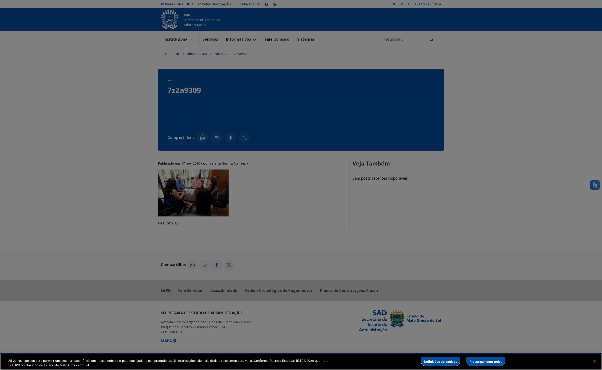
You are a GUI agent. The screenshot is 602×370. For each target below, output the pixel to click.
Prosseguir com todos (486, 361)
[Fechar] (594, 361)
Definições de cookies (440, 361)
